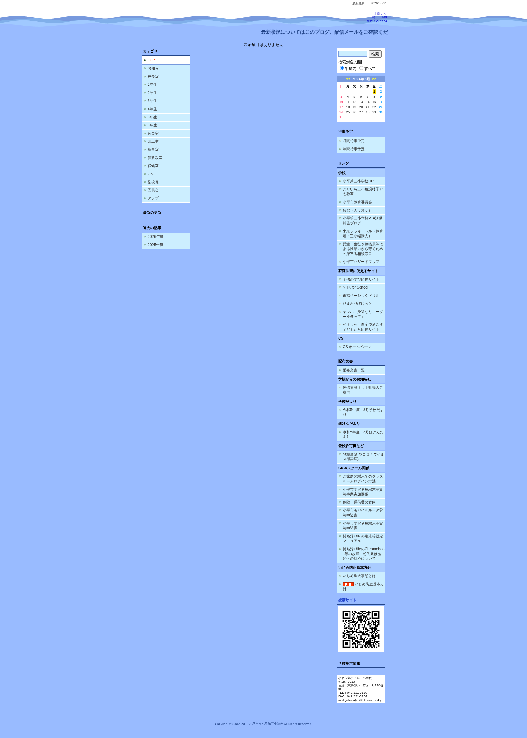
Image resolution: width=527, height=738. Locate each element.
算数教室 (155, 158)
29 (374, 112)
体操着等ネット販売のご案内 (363, 389)
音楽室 (153, 133)
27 (361, 112)
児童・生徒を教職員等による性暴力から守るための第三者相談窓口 (363, 249)
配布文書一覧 (354, 370)
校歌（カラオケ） (357, 210)
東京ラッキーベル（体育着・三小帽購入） (363, 233)
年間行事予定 (354, 149)
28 (368, 112)
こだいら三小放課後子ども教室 (363, 191)
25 (348, 112)
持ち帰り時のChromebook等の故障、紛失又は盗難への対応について (364, 554)
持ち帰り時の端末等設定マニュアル (363, 538)
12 (354, 102)
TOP (151, 60)
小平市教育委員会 (357, 202)
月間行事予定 (354, 141)
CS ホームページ (357, 347)
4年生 (152, 109)
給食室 (153, 149)
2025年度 (155, 245)
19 (354, 107)
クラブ (153, 198)
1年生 (152, 84)
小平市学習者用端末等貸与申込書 (363, 525)
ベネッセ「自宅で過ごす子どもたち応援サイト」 (363, 327)
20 (361, 107)
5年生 (152, 117)
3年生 (152, 101)
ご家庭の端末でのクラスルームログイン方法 (363, 478)
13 (361, 102)
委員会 (153, 190)
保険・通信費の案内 (359, 502)
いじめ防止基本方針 (363, 586)
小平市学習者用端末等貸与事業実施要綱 (363, 491)
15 (374, 102)
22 (374, 107)
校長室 (153, 77)
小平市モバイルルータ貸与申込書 (363, 512)
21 (368, 107)
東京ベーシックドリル (361, 295)
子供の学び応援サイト (361, 279)
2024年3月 (361, 79)
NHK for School (355, 287)
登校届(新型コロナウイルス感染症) (363, 456)
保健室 (153, 166)
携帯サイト (347, 600)
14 (368, 102)
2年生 (152, 93)
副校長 (153, 182)
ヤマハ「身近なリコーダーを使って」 (363, 314)
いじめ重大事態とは (359, 576)
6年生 (152, 125)
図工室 (153, 141)
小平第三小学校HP (358, 181)
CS (150, 174)
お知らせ (155, 68)
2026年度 (155, 236)
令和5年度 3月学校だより (363, 412)
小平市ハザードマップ (361, 262)
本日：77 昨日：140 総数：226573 (377, 17)
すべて (370, 68)
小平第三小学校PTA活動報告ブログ (362, 220)
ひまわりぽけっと (357, 303)
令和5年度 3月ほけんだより (363, 434)
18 (348, 107)
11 (348, 102)
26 (354, 112)
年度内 (351, 68)
